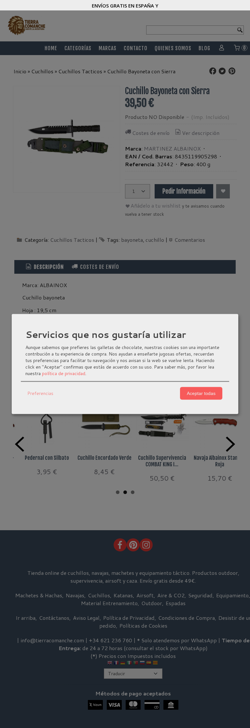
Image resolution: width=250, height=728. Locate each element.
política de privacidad (63, 373)
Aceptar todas (201, 393)
